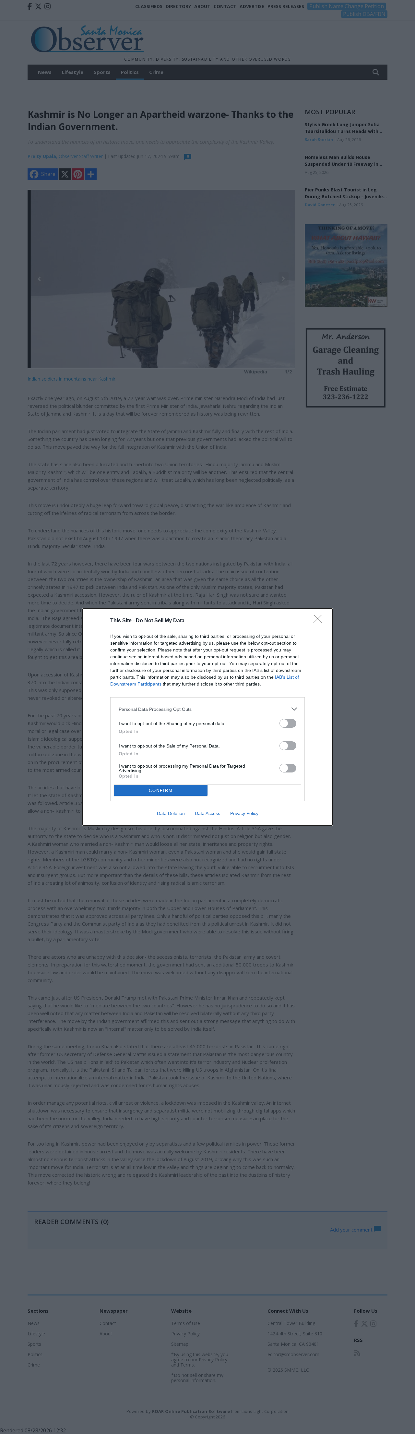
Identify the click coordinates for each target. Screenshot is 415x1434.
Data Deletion (171, 813)
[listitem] (207, 709)
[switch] (287, 723)
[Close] (320, 621)
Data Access (207, 813)
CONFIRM (161, 790)
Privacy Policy (244, 813)
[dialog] (207, 717)
